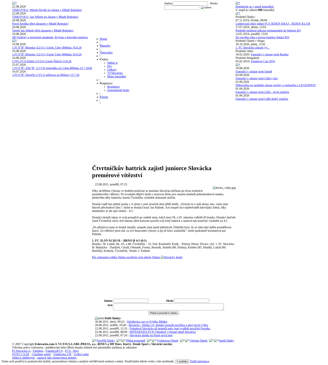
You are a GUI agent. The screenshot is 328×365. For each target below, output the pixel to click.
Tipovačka (106, 52)
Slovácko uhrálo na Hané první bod (151, 335)
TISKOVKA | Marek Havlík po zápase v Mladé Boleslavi (47, 10)
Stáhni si (112, 62)
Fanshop (38, 350)
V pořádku (182, 361)
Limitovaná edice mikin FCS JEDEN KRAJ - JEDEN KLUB (273, 23)
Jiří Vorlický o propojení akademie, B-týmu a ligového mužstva (50, 37)
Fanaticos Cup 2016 (263, 61)
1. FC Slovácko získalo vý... (253, 47)
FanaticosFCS (54, 350)
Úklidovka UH (62, 354)
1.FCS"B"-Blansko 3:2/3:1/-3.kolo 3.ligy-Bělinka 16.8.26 (47, 54)
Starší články (226, 340)
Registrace (113, 86)
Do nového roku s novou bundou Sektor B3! (262, 37)
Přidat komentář (135, 340)
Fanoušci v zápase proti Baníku (270, 54)
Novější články (106, 340)
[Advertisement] (164, 134)
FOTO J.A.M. (20, 354)
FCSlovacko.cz (21, 350)
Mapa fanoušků (116, 76)
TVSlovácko (115, 73)
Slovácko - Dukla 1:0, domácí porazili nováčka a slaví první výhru (168, 325)
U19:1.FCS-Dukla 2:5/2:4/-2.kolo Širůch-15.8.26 (41, 61)
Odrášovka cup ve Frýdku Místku (147, 321)
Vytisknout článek (167, 340)
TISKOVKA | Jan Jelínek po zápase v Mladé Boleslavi (45, 16)
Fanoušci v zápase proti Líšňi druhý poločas (262, 98)
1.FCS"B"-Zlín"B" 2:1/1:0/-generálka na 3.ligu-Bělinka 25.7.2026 (52, 68)
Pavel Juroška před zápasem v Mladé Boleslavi (40, 23)
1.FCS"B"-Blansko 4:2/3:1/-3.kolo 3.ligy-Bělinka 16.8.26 (47, 47)
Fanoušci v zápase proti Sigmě (254, 71)
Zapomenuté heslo (118, 90)
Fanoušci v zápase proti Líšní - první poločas (262, 92)
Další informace (199, 361)
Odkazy (112, 69)
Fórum (104, 97)
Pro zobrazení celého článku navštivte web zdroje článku (126, 257)
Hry (109, 66)
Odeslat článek (198, 340)
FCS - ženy (72, 350)
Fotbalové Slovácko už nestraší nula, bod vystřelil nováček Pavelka (170, 328)
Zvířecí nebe (81, 354)
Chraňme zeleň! (41, 354)
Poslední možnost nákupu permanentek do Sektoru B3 (268, 30)
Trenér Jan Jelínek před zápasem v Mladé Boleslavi (42, 30)
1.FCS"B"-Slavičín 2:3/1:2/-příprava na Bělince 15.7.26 (45, 75)
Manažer (105, 45)
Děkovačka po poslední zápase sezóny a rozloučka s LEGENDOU (276, 85)
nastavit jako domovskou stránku (56, 357)
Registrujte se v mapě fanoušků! (255, 6)
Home (103, 38)
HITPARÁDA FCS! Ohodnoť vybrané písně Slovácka (163, 331)
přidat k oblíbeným (23, 357)
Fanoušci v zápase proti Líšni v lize (257, 78)
